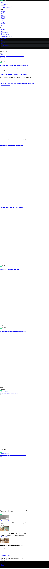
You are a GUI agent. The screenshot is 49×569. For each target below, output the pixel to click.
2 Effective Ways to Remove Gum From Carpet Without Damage (12, 56)
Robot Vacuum (3, 5)
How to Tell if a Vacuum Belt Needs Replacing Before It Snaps (11, 145)
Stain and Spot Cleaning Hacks (5, 35)
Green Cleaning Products (4, 32)
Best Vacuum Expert (2, 0)
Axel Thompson (3, 79)
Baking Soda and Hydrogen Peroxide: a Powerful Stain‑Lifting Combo (13, 455)
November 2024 (3, 26)
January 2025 (3, 24)
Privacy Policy (3, 564)
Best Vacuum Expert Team (4, 536)
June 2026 (2, 12)
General (2, 31)
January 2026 (3, 16)
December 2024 (3, 25)
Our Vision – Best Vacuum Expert (7, 7)
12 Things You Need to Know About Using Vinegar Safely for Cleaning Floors (14, 65)
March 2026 (3, 14)
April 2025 (2, 22)
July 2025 (2, 20)
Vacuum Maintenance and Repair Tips (6, 36)
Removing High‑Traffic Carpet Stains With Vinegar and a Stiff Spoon (13, 331)
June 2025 (2, 21)
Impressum (2, 565)
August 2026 (3, 11)
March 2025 (3, 23)
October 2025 (3, 18)
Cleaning (2, 2)
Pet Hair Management (5, 4)
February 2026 (3, 15)
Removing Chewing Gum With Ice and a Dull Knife (9, 393)
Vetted (2, 1)
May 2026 (2, 13)
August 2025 (3, 19)
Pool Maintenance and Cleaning (5, 34)
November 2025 (3, 17)
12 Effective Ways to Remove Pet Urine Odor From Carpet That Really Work (14, 74)
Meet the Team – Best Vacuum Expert (7, 6)
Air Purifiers (3, 29)
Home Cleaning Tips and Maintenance (7, 3)
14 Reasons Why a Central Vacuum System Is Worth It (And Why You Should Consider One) (17, 83)
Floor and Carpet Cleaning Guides (6, 30)
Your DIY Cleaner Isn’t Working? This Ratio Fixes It (9, 269)
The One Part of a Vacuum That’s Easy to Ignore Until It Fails (11, 207)
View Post (1, 62)
